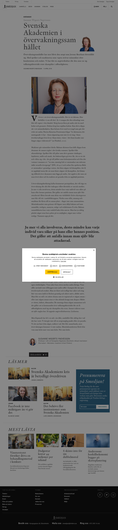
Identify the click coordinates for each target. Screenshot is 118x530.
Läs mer (63, 261)
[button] (59, 277)
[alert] (59, 265)
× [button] (93, 250)
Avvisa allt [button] (66, 272)
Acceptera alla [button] (52, 272)
